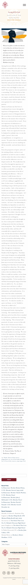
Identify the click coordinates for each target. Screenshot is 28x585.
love (9, 459)
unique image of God (21, 461)
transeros (14, 461)
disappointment (4, 459)
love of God (13, 459)
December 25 (5, 507)
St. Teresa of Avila (7, 461)
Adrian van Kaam (11, 457)
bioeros (17, 457)
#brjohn (5, 457)
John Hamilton (14, 17)
